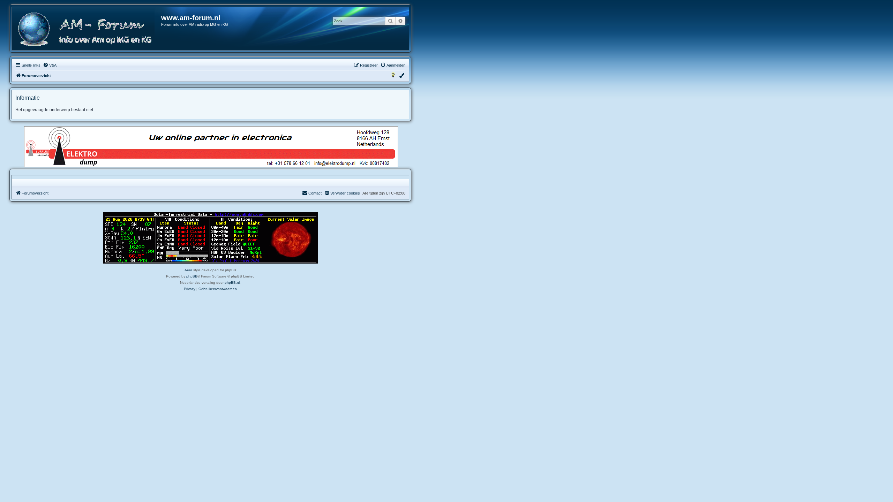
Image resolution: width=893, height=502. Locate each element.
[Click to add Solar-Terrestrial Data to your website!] (210, 238)
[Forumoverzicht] (87, 29)
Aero (188, 270)
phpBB (191, 276)
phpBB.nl (232, 282)
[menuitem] (50, 65)
